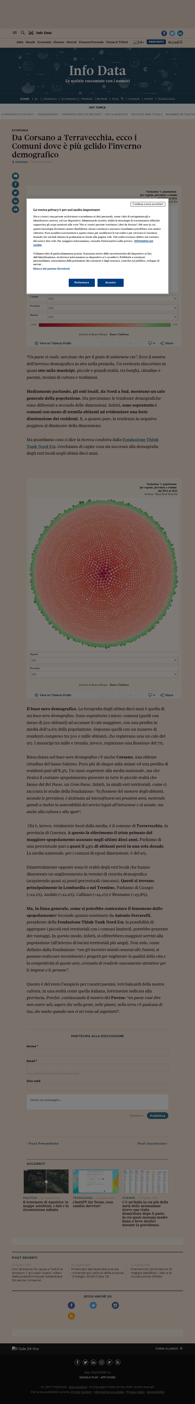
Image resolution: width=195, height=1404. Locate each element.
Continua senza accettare (148, 204)
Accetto (110, 282)
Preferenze (81, 282)
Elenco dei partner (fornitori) (51, 268)
